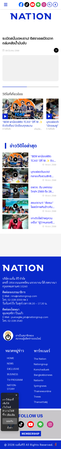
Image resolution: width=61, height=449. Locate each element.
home (10, 358)
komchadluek (41, 369)
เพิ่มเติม (11, 414)
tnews (37, 396)
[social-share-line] (38, 4)
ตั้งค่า (10, 427)
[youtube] (30, 426)
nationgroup (41, 364)
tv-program (15, 379)
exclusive (13, 368)
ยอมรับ (9, 421)
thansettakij (40, 402)
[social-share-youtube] (32, 4)
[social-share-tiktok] (26, 4)
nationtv (38, 380)
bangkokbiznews (43, 374)
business (12, 374)
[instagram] (50, 426)
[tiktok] (21, 426)
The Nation (40, 358)
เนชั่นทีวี (20, 445)
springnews (40, 385)
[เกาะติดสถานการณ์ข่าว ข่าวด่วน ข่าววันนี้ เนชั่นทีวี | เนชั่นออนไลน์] (30, 16)
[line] (49, 50)
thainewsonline (42, 391)
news (10, 363)
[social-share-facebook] (21, 4)
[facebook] (43, 50)
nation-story (11, 386)
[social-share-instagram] (43, 4)
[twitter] (56, 50)
